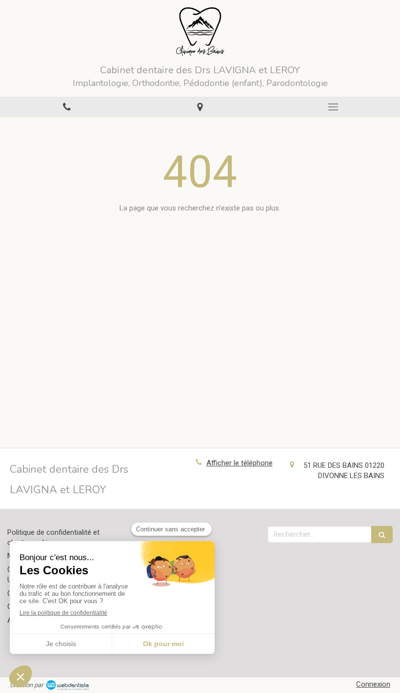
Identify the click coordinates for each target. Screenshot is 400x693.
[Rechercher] (382, 534)
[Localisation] (199, 107)
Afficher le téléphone (239, 463)
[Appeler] (66, 107)
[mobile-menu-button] (333, 107)
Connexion (373, 684)
